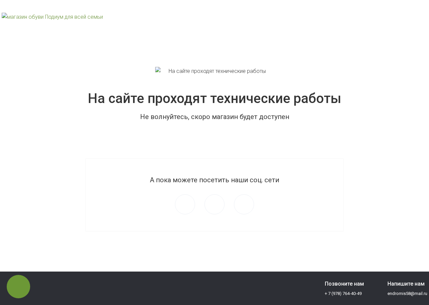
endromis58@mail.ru (407, 22)
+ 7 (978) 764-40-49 (343, 22)
